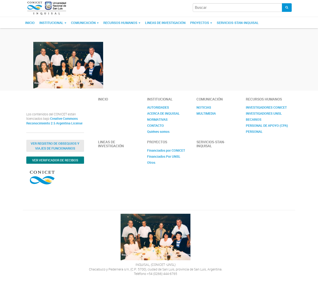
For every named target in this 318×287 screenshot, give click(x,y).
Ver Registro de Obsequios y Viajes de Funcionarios (55, 145)
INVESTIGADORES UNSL (264, 113)
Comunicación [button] (83, 22)
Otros (151, 162)
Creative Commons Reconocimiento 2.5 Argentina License (54, 121)
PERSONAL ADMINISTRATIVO (259, 133)
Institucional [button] (51, 22)
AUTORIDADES (158, 107)
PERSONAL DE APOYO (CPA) (267, 125)
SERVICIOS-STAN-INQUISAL (238, 22)
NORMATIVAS (157, 119)
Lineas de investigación (165, 22)
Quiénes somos (158, 131)
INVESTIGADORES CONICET (266, 107)
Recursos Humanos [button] (120, 22)
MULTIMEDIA (206, 113)
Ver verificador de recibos (55, 160)
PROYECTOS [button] (200, 22)
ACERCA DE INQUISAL (163, 113)
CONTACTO (155, 125)
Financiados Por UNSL (163, 156)
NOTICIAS (203, 107)
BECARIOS (253, 119)
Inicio (30, 22)
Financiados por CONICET (166, 150)
